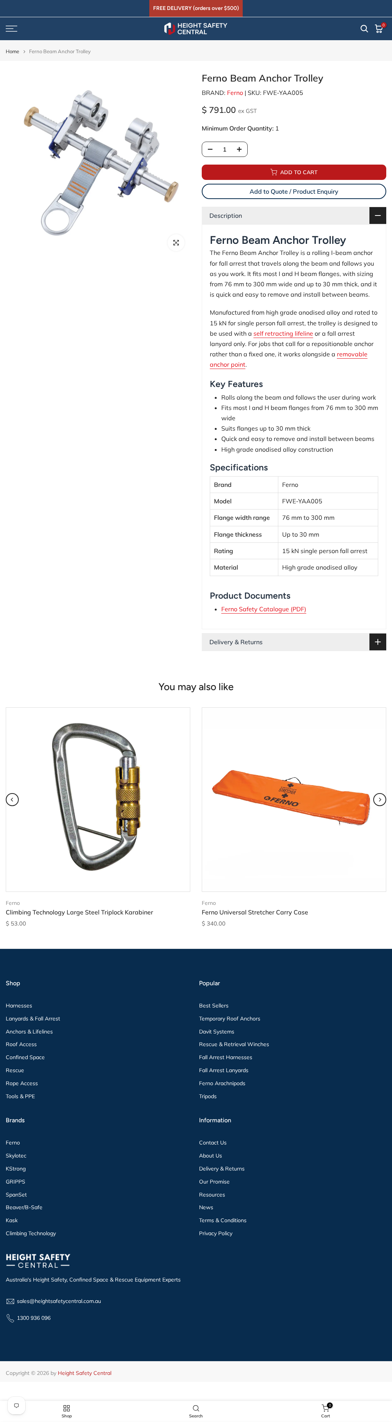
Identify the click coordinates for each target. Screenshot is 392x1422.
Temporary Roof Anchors (229, 1018)
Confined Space (25, 1057)
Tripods (208, 1096)
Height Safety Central (84, 1373)
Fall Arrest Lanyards (223, 1070)
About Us (210, 1155)
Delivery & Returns (222, 1168)
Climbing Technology (31, 1233)
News (206, 1207)
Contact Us (213, 1142)
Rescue (15, 1070)
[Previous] (12, 799)
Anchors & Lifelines (29, 1031)
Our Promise (214, 1181)
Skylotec (16, 1155)
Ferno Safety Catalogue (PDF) (263, 609)
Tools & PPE (20, 1096)
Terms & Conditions (223, 1220)
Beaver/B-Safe (24, 1207)
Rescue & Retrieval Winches (234, 1044)
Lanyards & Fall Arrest (33, 1018)
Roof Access (21, 1044)
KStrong (16, 1168)
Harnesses (19, 1005)
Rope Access (22, 1083)
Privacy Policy (215, 1233)
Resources (212, 1194)
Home (12, 51)
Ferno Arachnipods (222, 1083)
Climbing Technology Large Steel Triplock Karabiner (79, 912)
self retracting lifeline (283, 333)
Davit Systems (216, 1031)
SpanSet (16, 1194)
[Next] (379, 799)
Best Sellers (214, 1005)
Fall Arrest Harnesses (225, 1057)
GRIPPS (15, 1181)
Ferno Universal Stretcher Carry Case (255, 912)
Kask (12, 1220)
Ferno (235, 92)
